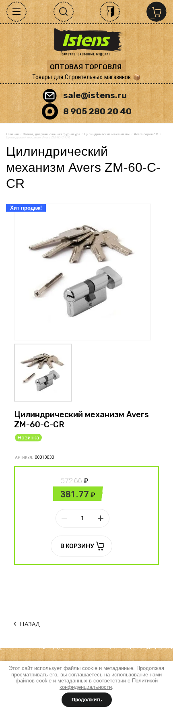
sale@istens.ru (95, 95)
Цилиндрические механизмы (107, 134)
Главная (12, 134)
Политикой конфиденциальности (109, 684)
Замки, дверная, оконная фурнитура (51, 134)
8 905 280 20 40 (97, 111)
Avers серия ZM (146, 134)
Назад (30, 624)
